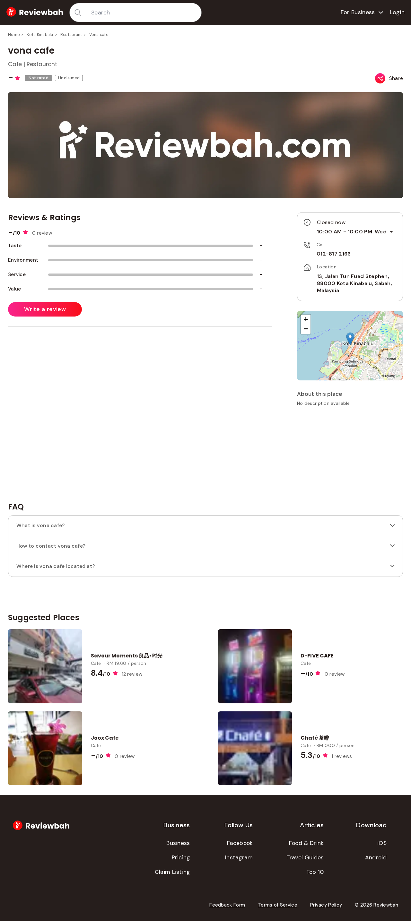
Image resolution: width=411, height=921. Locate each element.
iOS (382, 843)
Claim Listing (172, 871)
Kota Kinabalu (40, 34)
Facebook (240, 843)
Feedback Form (227, 905)
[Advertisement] (350, 456)
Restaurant (71, 34)
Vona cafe (98, 34)
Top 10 (315, 871)
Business (178, 843)
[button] (350, 338)
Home (14, 34)
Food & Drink (306, 843)
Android (376, 857)
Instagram (239, 857)
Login (397, 12)
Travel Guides (305, 857)
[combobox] (144, 12)
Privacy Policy (326, 905)
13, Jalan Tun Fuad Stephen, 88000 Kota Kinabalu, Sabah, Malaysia (354, 283)
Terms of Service (277, 905)
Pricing (181, 857)
